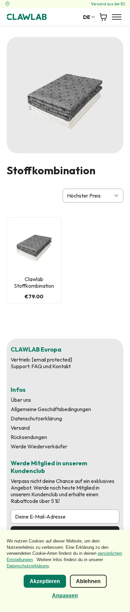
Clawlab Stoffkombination (34, 282)
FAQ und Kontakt (51, 366)
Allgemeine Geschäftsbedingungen (51, 409)
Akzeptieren (45, 581)
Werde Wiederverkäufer (39, 446)
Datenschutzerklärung (36, 418)
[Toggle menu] (116, 17)
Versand (20, 427)
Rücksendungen (29, 437)
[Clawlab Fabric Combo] (34, 245)
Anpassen (65, 595)
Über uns (21, 399)
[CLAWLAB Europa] (27, 17)
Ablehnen (88, 581)
